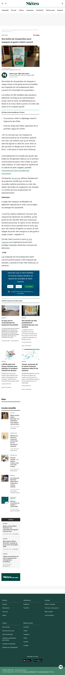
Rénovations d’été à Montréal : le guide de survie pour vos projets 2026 (10, 543)
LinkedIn (25, 645)
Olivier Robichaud (14, 340)
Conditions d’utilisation (9, 644)
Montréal (4, 317)
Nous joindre (6, 627)
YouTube (25, 642)
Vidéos (4, 615)
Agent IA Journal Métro (26, 345)
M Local (13, 10)
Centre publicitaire (7, 634)
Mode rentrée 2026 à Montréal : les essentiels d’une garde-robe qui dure (14, 419)
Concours (5, 611)
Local (8, 30)
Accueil (3, 30)
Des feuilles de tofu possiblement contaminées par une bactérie (30, 323)
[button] (2, 4)
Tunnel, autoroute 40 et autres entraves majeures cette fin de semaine (30, 367)
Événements (5, 608)
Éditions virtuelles (50, 604)
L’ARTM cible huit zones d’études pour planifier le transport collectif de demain (10, 367)
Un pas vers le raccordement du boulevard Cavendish (10, 322)
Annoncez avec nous (8, 631)
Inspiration (30, 10)
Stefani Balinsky (13, 450)
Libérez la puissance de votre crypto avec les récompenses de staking (10, 559)
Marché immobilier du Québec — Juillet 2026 (14, 503)
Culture (21, 10)
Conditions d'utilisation (43, 672)
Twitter (25, 631)
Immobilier (40, 10)
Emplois (4, 604)
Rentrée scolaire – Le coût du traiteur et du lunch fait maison (14, 462)
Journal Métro (13, 428)
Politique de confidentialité (10, 647)
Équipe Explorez (6, 566)
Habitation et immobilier (13, 498)
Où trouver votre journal (51, 608)
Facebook (26, 627)
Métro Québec (49, 611)
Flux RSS (26, 608)
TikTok (25, 638)
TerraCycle (15, 178)
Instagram (26, 634)
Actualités (5, 10)
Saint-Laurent (14, 30)
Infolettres (26, 604)
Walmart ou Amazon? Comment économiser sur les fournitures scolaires (14, 441)
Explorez (60, 10)
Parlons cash (50, 10)
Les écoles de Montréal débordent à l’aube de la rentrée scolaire (14, 482)
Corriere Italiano (49, 615)
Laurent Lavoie (13, 73)
